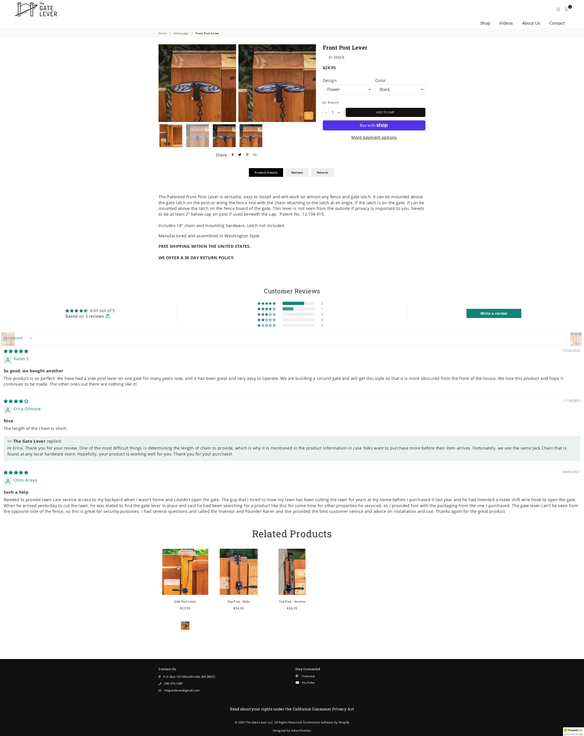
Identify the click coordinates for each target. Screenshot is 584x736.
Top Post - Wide (238, 601)
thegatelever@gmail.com (182, 690)
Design (329, 80)
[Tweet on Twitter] (240, 154)
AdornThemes (301, 730)
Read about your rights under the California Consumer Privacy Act (292, 709)
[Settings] (558, 9)
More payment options (374, 137)
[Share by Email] (255, 154)
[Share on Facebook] (233, 154)
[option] (197, 83)
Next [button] (312, 83)
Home (163, 33)
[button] (267, 303)
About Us (531, 23)
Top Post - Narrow (292, 601)
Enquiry (333, 102)
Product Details (266, 172)
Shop (485, 23)
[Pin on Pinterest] (247, 154)
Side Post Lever (185, 601)
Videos (506, 23)
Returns (322, 172)
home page (181, 33)
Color (380, 80)
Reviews (297, 172)
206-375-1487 (173, 683)
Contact (557, 23)
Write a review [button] (494, 313)
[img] (16, 351)
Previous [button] (160, 83)
